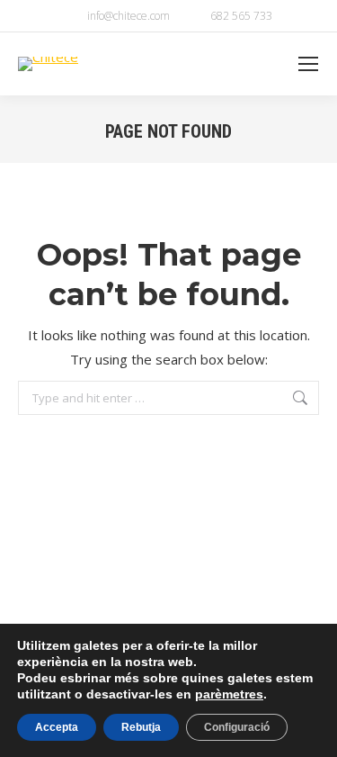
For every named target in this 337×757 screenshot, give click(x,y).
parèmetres (229, 694)
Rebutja (141, 727)
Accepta (56, 727)
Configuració (237, 727)
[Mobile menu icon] (308, 64)
